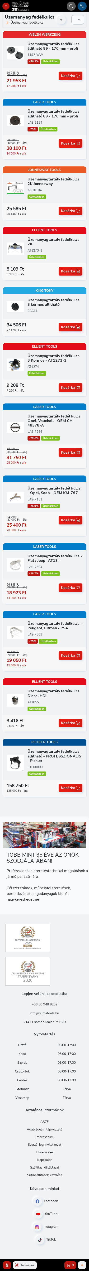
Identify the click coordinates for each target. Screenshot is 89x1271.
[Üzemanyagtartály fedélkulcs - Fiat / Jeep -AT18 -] (15, 564)
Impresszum (45, 1137)
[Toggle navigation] (5, 6)
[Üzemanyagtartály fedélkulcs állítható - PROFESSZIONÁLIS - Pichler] (15, 762)
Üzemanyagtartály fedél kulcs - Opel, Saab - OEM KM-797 (54, 490)
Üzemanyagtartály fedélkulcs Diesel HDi (54, 693)
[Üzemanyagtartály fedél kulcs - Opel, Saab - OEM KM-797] (15, 497)
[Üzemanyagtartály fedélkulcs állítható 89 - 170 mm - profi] (15, 52)
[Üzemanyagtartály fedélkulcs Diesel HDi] (15, 700)
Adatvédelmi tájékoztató (44, 1129)
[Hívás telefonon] (82, 6)
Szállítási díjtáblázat (44, 1167)
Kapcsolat (44, 1160)
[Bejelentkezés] (82, 1265)
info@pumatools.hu (44, 1013)
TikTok (50, 1239)
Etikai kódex (44, 1152)
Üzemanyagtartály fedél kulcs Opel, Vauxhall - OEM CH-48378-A (54, 421)
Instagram (50, 1226)
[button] (7, 1265)
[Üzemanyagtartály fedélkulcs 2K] (15, 248)
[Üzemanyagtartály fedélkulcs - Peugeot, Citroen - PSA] (15, 632)
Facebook (50, 1201)
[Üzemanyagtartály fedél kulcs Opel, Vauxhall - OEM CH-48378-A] (15, 427)
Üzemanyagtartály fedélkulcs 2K (54, 242)
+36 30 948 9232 (44, 1004)
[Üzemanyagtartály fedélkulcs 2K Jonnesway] (15, 187)
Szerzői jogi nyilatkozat (44, 1144)
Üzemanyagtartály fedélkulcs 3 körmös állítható (54, 302)
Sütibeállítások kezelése (44, 1175)
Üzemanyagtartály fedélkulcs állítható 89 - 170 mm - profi (54, 46)
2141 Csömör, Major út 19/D (44, 1022)
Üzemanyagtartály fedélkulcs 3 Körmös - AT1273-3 (54, 358)
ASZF (44, 1122)
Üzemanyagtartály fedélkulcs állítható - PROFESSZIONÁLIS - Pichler (54, 756)
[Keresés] (71, 6)
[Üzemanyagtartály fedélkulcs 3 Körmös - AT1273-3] (15, 364)
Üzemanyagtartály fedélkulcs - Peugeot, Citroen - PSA (55, 626)
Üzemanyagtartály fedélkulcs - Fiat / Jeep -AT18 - (55, 558)
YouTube (50, 1214)
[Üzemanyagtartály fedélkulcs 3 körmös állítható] (15, 306)
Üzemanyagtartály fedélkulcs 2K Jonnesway (54, 181)
